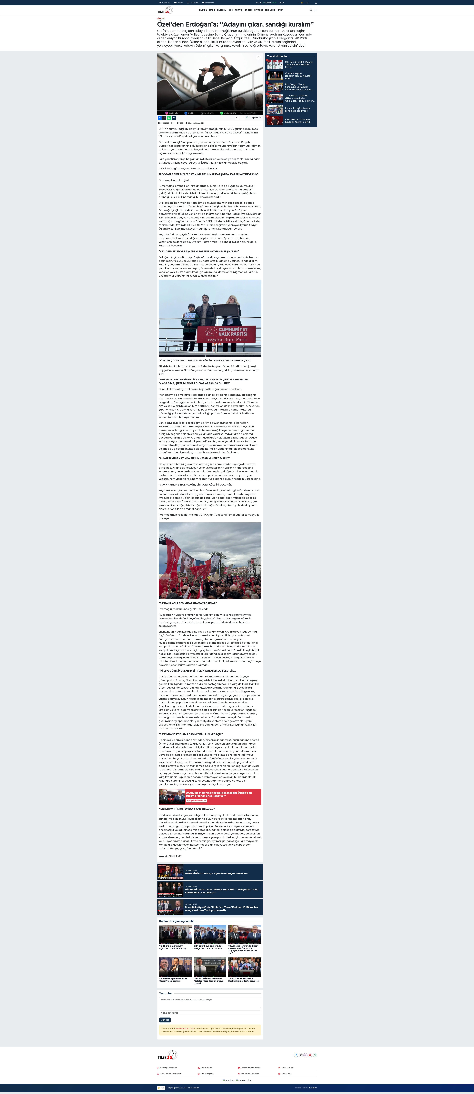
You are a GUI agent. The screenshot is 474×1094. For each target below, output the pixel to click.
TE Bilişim (313, 1087)
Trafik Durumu (287, 1067)
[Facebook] (296, 1055)
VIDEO (180, 2)
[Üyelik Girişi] (315, 2)
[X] (301, 1055)
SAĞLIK (248, 10)
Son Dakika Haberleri (250, 1073)
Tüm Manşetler (207, 1073)
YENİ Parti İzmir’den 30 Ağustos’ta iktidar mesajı (172, 947)
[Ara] (311, 10)
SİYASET (258, 10)
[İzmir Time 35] (165, 9)
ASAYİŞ (238, 10)
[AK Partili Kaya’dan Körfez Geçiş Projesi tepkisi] (175, 966)
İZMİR (212, 10)
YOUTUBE (194, 2)
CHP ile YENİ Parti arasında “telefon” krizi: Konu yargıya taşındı (209, 981)
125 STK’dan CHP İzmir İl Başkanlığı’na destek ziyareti (243, 979)
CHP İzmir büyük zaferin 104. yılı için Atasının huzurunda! (208, 947)
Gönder (165, 1019)
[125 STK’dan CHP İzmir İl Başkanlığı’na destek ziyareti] (244, 966)
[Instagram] (305, 1055)
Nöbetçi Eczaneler (168, 1067)
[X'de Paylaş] (164, 118)
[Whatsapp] (315, 1055)
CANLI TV (166, 2)
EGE (231, 10)
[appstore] (229, 1079)
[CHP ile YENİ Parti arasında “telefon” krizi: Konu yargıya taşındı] (210, 966)
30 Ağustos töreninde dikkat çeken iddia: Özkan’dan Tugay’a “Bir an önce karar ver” (243, 949)
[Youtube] (310, 1055)
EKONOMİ (270, 10)
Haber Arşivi (287, 1073)
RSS (162, 1087)
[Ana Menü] (316, 10)
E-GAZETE (209, 2)
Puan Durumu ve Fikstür (170, 1073)
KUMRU (203, 10)
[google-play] (244, 1079)
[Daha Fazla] (174, 118)
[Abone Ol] (254, 117)
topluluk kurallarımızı (185, 1028)
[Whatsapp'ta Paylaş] (169, 118)
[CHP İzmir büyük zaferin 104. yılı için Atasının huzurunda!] (210, 934)
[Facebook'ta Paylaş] (160, 118)
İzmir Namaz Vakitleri (250, 1067)
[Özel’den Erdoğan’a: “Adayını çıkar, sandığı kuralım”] (210, 84)
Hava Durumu (207, 1067)
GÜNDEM (222, 10)
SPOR (280, 10)
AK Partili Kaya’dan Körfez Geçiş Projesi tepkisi (173, 979)
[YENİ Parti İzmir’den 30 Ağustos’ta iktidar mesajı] (175, 934)
